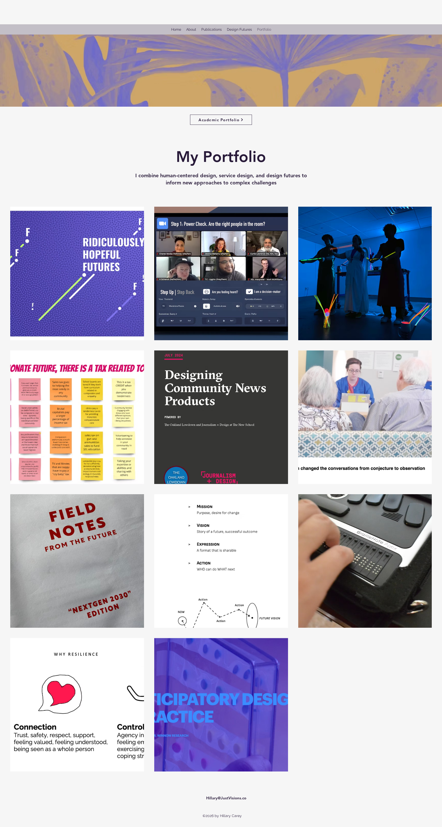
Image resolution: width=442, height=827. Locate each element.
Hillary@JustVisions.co (226, 798)
